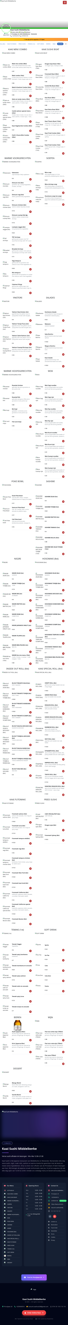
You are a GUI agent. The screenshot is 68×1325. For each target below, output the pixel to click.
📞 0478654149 (24, 36)
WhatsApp (63, 1200)
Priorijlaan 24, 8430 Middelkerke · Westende (24, 34)
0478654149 (54, 1201)
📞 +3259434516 (15, 36)
